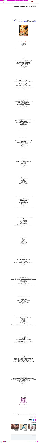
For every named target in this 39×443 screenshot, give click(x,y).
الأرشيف (12, 0)
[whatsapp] (5, 0)
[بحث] (3, 2)
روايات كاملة (19, 2)
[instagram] (4, 441)
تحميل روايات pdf (15, 2)
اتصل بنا (17, 0)
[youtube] (3, 441)
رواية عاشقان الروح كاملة (23, 399)
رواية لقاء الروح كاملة (23, 400)
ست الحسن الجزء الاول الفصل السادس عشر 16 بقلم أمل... (32, 430)
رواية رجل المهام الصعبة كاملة (23, 402)
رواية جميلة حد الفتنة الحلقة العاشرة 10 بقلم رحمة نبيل (15, 430)
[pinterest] (3, 0)
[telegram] (4, 0)
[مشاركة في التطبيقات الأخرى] (28, 420)
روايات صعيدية (22, 2)
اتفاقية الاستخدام (22, 0)
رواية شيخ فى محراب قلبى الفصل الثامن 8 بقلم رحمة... (23, 430)
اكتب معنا (15, 0)
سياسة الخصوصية (25, 0)
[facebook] (6, 0)
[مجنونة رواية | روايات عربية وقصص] (32, 2)
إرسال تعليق (34, 435)
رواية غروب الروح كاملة (23, 401)
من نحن (19, 0)
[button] (33, 420)
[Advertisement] (23, 14)
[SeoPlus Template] (35, 441)
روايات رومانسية (25, 2)
